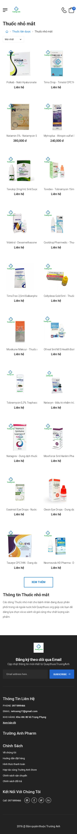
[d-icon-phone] (64, 10)
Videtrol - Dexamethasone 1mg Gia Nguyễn (31, 242)
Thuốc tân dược (21, 31)
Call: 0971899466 (12, 800)
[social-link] (27, 800)
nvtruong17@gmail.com (24, 711)
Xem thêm (38, 582)
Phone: (7, 705)
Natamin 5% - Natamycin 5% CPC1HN (28, 135)
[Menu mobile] (5, 10)
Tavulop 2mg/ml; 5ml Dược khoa (25, 189)
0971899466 (18, 705)
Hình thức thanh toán (14, 764)
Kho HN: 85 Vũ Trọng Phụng (31, 717)
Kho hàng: (9, 717)
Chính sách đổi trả (12, 781)
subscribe (60, 674)
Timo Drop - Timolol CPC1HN (60, 82)
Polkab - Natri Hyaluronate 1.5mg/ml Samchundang (36, 82)
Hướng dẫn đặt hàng (14, 758)
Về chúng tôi (9, 752)
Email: (6, 711)
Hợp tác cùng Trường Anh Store (20, 769)
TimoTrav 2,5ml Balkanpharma (24, 295)
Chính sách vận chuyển (15, 775)
